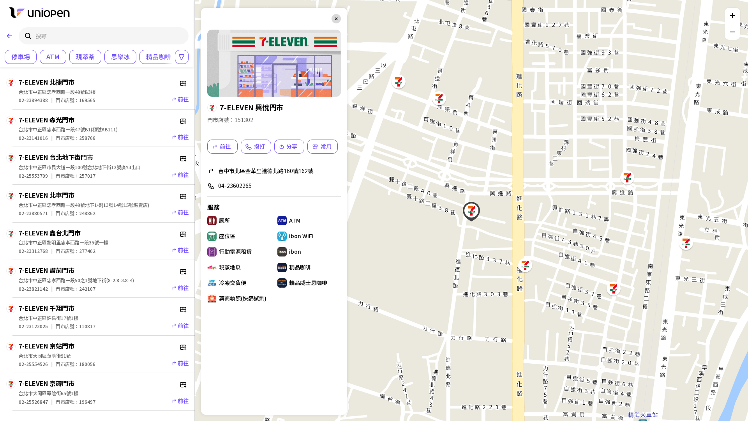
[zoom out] (732, 32)
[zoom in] (732, 15)
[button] (471, 210)
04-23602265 (235, 185)
